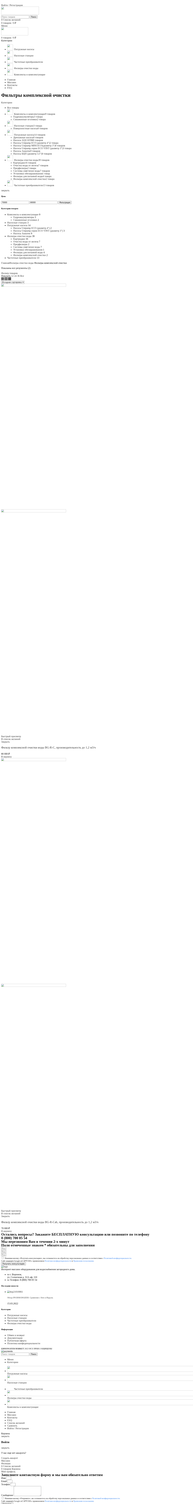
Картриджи (19, 239)
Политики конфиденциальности (58, 1261)
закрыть (5, 190)
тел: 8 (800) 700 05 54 (12, 2)
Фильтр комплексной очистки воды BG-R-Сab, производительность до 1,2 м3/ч (49, 1222)
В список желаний (10, 739)
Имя (3, 1478)
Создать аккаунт (9, 1458)
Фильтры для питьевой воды (28, 252)
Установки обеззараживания (27, 249)
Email (4, 1481)
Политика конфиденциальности (23, 1343)
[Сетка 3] (6, 279)
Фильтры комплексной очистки (29, 255)
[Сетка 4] (9, 279)
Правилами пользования (83, 1261)
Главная (5, 263)
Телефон (6, 1484)
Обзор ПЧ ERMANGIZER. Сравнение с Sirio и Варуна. (30, 1297)
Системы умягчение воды (26, 247)
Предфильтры (20, 244)
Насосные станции (17, 222)
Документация (14, 1338)
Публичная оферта (16, 1340)
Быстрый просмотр (11, 736)
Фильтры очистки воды (19, 236)
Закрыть (5, 741)
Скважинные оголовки (25, 220)
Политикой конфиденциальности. (118, 1258)
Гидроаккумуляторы (23, 217)
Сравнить (12, 1425)
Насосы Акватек (21, 233)
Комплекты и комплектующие (22, 214)
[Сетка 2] (3, 279)
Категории (6, 102)
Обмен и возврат (16, 1335)
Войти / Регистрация (18, 1428)
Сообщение (7, 1495)
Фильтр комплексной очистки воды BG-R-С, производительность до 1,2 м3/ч (48, 747)
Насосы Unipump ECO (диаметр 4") (31, 228)
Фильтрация (64, 202)
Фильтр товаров (9, 273)
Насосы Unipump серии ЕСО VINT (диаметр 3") (38, 230)
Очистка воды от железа (25, 241)
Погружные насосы (17, 225)
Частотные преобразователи (21, 258)
